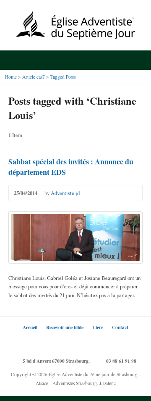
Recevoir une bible (64, 327)
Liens (97, 327)
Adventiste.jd (65, 193)
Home (11, 77)
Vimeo (101, 342)
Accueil (30, 327)
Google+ (76, 342)
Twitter (50, 342)
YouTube (88, 342)
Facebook (63, 342)
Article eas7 (33, 77)
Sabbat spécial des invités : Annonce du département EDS (70, 166)
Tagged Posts (63, 77)
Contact (120, 327)
